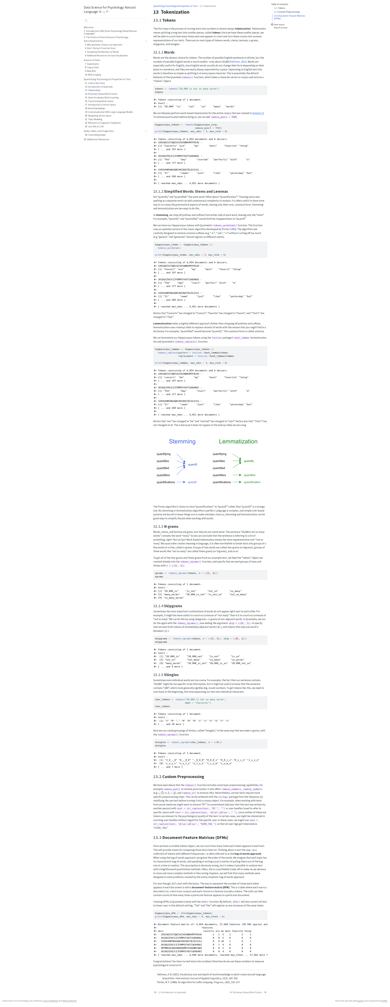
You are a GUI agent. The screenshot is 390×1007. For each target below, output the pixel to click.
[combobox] (115, 20)
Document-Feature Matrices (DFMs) (289, 17)
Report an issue (280, 27)
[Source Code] (100, 12)
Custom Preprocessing (287, 11)
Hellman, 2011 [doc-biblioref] (238, 61)
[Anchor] (178, 20)
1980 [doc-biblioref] (232, 229)
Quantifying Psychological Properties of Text (175, 6)
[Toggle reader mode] (108, 12)
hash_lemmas (211, 352)
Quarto (360, 1000)
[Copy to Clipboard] (265, 636)
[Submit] (86, 20)
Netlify (384, 1000)
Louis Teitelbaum (50, 1000)
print (158, 131)
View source (279, 24)
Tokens (279, 8)
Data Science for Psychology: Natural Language (110, 9)
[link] (104, 12)
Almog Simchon (70, 1000)
